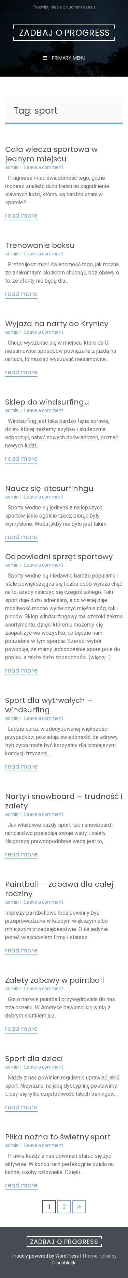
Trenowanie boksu (40, 245)
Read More (21, 216)
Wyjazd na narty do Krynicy (56, 323)
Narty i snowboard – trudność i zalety (64, 801)
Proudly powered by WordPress (45, 1256)
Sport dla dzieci (34, 1058)
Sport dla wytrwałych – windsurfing (49, 705)
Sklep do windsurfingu (47, 402)
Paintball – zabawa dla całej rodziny (59, 889)
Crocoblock (63, 1262)
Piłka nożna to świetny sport (58, 1137)
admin (12, 167)
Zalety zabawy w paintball (54, 980)
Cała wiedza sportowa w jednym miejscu (51, 154)
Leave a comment (43, 167)
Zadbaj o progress (64, 33)
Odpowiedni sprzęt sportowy (59, 556)
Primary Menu (68, 57)
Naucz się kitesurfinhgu (49, 488)
